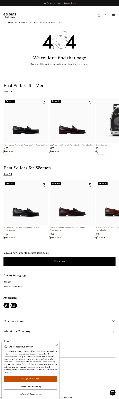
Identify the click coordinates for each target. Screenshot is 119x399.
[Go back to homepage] (9, 15)
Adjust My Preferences (30, 394)
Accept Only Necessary (30, 386)
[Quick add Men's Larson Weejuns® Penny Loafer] (44, 103)
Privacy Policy (27, 364)
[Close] (57, 345)
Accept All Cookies (30, 378)
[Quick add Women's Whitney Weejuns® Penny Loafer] (44, 185)
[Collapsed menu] (113, 15)
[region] (59, 127)
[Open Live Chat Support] (113, 392)
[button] (106, 16)
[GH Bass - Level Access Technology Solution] (59, 306)
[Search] (99, 16)
